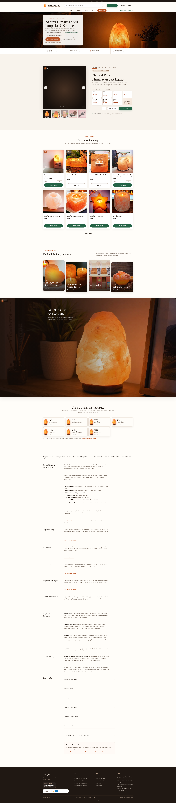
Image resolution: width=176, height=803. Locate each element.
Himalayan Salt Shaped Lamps (80, 783)
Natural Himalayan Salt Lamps (80, 785)
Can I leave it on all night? (70, 707)
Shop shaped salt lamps (70, 540)
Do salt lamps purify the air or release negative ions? (77, 735)
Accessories (76, 775)
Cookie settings (96, 800)
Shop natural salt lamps (52, 39)
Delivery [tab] (114, 67)
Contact (93, 10)
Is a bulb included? (68, 688)
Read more (76, 185)
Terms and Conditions (100, 780)
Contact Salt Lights (100, 775)
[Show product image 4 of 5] (73, 114)
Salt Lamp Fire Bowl (78, 788)
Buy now (125, 108)
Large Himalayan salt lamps (86, 751)
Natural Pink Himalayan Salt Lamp (107, 77)
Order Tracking (99, 785)
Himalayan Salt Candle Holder (80, 778)
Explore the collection (68, 39)
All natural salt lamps (100, 751)
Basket (130, 5)
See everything (88, 233)
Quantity (45, 181)
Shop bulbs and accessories (71, 607)
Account (123, 5)
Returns (90, 800)
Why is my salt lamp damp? (70, 698)
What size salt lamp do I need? (71, 679)
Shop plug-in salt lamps (70, 589)
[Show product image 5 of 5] (82, 114)
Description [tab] (100, 67)
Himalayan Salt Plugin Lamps (80, 780)
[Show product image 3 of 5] (65, 114)
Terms (86, 800)
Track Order (101, 10)
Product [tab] (95, 67)
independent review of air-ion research (74, 639)
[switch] (46, 68)
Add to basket (112, 108)
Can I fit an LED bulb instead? (71, 716)
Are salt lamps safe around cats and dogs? (74, 726)
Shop (71, 10)
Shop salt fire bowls (69, 558)
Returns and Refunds (100, 778)
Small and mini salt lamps (72, 751)
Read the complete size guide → (89, 438)
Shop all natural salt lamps (70, 521)
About (86, 10)
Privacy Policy (98, 783)
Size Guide (79, 10)
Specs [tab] (106, 67)
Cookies (82, 800)
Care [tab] (110, 67)
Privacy (78, 800)
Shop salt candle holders (70, 573)
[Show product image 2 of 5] (56, 114)
